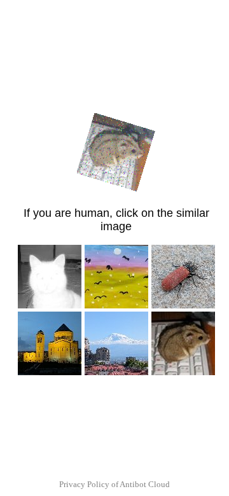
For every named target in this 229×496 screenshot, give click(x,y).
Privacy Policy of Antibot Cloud (114, 484)
